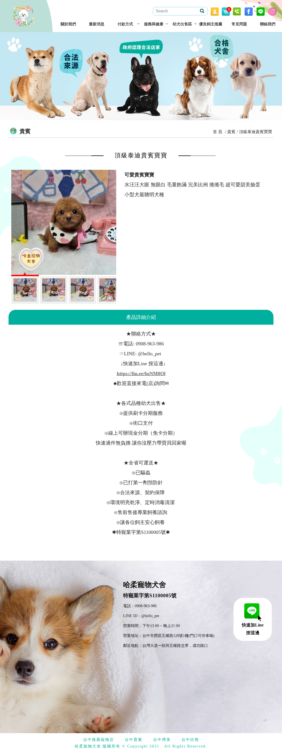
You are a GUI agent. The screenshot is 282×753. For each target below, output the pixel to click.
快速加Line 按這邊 (253, 629)
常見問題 (239, 24)
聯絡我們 (267, 24)
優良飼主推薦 (210, 24)
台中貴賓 (133, 740)
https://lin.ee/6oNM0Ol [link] (141, 373)
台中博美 (162, 740)
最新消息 (96, 24)
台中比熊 (190, 740)
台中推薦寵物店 (98, 740)
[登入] (215, 11)
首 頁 (217, 132)
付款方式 (125, 24)
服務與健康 (153, 24)
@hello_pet (150, 616)
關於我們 (68, 24)
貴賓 (231, 132)
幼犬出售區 (182, 24)
